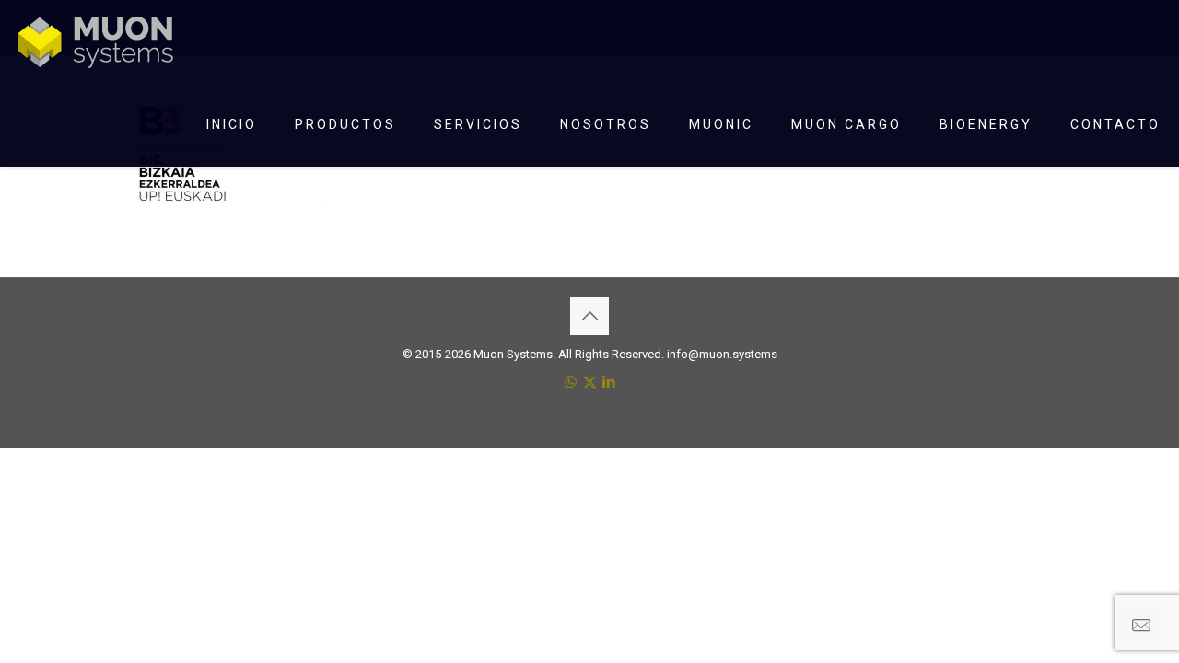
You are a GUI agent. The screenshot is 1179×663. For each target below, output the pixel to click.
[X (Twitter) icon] (590, 382)
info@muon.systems (722, 354)
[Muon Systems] (95, 41)
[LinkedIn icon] (609, 382)
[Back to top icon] (589, 316)
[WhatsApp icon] (571, 382)
